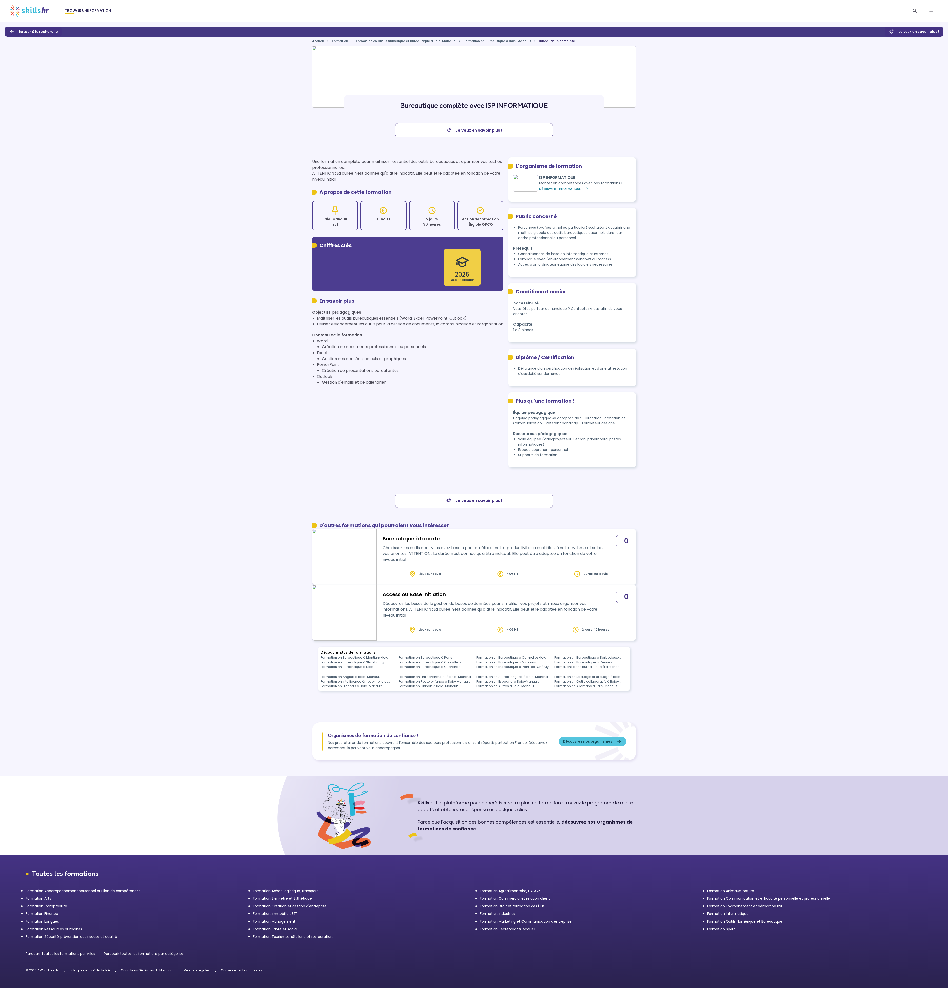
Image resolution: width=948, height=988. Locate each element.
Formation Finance (42, 913)
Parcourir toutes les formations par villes (61, 953)
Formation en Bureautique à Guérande (430, 667)
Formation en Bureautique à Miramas (506, 662)
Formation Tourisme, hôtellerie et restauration (293, 936)
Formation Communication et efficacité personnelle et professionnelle (768, 898)
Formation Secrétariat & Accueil (507, 929)
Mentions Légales (197, 970)
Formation (340, 41)
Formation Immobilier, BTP (275, 913)
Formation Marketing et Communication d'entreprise (526, 921)
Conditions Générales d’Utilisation (146, 970)
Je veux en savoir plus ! (918, 31)
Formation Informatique (728, 913)
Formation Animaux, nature (730, 890)
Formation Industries (497, 913)
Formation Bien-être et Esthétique (282, 898)
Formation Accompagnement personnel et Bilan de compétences (83, 890)
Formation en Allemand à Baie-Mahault (585, 686)
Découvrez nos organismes (587, 741)
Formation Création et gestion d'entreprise (290, 906)
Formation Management (274, 921)
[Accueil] (29, 11)
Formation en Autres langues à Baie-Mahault (512, 677)
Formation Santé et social (275, 929)
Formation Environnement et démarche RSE (745, 906)
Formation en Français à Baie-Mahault (351, 686)
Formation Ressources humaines (54, 929)
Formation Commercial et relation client (515, 898)
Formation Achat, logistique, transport (285, 890)
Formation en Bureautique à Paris (425, 657)
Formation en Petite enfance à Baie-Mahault (434, 681)
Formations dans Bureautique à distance (587, 667)
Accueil (318, 41)
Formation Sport (721, 929)
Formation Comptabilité (46, 906)
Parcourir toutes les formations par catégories (144, 953)
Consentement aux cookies (241, 970)
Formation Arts (38, 898)
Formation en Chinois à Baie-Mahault (428, 686)
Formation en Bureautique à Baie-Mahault (497, 41)
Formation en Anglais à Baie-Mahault (350, 677)
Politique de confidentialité (90, 970)
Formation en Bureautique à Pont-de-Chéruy (512, 667)
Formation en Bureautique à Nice (347, 667)
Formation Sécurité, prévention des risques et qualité (71, 936)
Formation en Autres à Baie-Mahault (505, 686)
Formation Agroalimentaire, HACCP (510, 890)
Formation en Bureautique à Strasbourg (352, 662)
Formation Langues (42, 921)
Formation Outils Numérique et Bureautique (744, 921)
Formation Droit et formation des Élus (512, 906)
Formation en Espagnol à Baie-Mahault (507, 681)
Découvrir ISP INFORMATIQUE (560, 189)
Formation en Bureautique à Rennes (583, 662)
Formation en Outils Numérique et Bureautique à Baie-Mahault (406, 41)
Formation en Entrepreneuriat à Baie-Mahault (435, 677)
